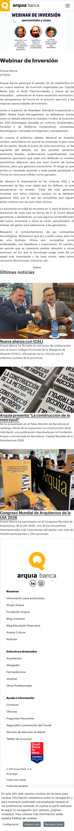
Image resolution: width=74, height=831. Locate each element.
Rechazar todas (54, 824)
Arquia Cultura (15, 632)
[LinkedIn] (33, 582)
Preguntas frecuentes (20, 718)
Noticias (11, 639)
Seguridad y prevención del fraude (28, 725)
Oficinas (11, 711)
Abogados (13, 665)
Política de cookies (16, 779)
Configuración (11, 824)
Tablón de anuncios (19, 738)
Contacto (12, 704)
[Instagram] (41, 583)
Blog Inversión (15, 618)
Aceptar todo (31, 824)
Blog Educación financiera (23, 625)
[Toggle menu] (67, 5)
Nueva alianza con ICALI (21, 341)
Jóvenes (11, 678)
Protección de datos (17, 786)
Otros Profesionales (19, 685)
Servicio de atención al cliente (25, 732)
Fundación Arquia (18, 611)
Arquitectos (14, 658)
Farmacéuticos (16, 671)
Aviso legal (12, 773)
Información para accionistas (25, 598)
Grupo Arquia (15, 605)
